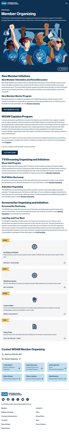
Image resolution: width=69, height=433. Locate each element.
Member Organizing (33, 104)
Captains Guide (10, 152)
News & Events (5, 424)
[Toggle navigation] (66, 3)
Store (37, 420)
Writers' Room (5, 428)
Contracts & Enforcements (9, 416)
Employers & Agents (7, 412)
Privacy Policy (40, 416)
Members (4, 408)
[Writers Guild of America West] (10, 3)
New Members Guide (11, 109)
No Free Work (41, 232)
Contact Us (39, 408)
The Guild (4, 420)
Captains (8, 142)
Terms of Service (41, 424)
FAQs (37, 412)
